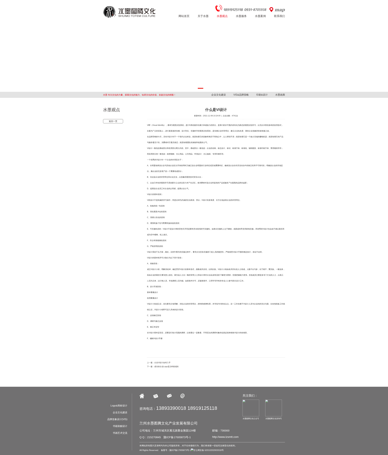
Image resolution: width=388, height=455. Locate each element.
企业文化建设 (218, 94)
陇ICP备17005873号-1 (177, 437)
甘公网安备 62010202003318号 (208, 450)
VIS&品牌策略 (241, 94)
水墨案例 (260, 16)
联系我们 (279, 16)
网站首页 (184, 16)
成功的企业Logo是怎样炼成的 (166, 366)
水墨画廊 (280, 94)
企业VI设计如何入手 (162, 363)
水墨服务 (241, 16)
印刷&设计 (262, 94)
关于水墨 (203, 16)
